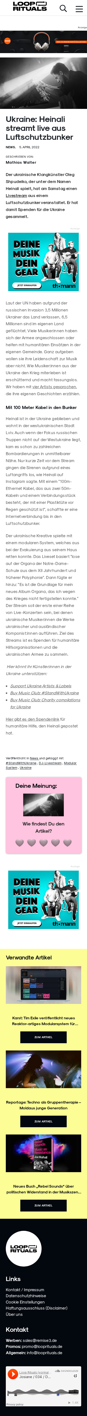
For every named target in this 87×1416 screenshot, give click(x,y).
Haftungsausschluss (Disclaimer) (36, 1307)
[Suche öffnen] (63, 9)
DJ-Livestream (50, 763)
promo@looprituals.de (42, 1346)
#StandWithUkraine (21, 763)
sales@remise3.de (40, 1340)
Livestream (16, 195)
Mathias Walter (21, 162)
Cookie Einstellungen (25, 1301)
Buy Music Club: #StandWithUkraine (44, 692)
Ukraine (26, 767)
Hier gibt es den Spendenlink (32, 719)
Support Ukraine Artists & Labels (40, 685)
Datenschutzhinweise (26, 1295)
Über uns (14, 1314)
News (34, 758)
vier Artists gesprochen (54, 386)
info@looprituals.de (44, 1352)
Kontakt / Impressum (25, 1289)
